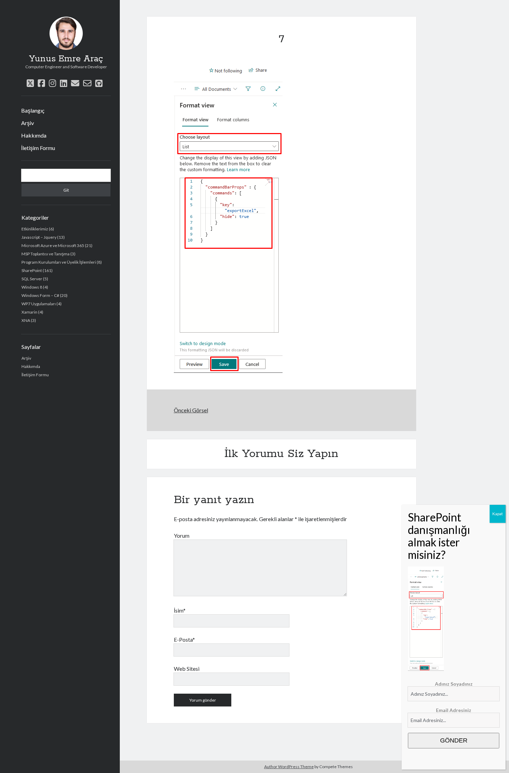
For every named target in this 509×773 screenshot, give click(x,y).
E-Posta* (184, 639)
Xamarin (29, 312)
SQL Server (31, 278)
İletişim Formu (38, 147)
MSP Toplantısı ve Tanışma (45, 253)
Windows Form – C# (40, 295)
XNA (25, 320)
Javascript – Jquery (38, 237)
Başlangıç (32, 110)
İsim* (180, 610)
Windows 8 (31, 287)
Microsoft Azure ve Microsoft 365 (52, 245)
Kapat (497, 513)
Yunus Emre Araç (66, 58)
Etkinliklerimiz (34, 228)
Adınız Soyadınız (454, 684)
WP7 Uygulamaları (38, 303)
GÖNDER (453, 740)
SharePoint (31, 270)
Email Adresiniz (453, 710)
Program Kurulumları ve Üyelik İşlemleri (58, 262)
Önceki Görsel (191, 410)
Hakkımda (33, 135)
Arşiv (27, 123)
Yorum (181, 535)
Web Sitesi (186, 668)
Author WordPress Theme (289, 766)
